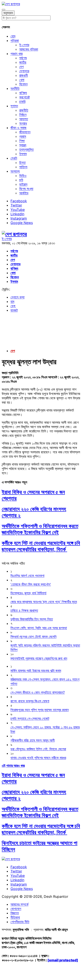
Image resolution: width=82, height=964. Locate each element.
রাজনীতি (23, 110)
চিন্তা (22, 162)
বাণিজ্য (23, 93)
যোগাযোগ (15, 908)
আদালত (23, 119)
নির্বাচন (22, 114)
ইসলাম (23, 154)
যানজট (14, 310)
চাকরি (22, 101)
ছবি (21, 180)
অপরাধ (23, 123)
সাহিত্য (23, 167)
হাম (12, 301)
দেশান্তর (24, 71)
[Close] (3, 9)
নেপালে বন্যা (17, 297)
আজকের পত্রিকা (28, 49)
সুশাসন (14, 106)
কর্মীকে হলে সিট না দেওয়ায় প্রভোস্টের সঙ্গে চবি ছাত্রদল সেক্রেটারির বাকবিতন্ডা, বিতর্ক (41, 546)
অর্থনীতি (14, 88)
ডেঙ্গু (12, 306)
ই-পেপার (24, 45)
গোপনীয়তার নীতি (19, 922)
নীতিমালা (15, 917)
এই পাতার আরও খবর (13, 765)
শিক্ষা (22, 141)
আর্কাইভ (23, 193)
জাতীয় (22, 62)
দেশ (21, 66)
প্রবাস (22, 136)
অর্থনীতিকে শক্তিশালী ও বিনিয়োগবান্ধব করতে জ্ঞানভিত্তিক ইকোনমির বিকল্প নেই (40, 529)
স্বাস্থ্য (22, 145)
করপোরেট (24, 97)
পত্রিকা (14, 40)
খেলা (21, 80)
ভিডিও (22, 175)
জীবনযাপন (24, 132)
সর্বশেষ (23, 58)
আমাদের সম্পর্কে (19, 904)
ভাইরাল (23, 184)
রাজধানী (23, 75)
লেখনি (13, 158)
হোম (12, 36)
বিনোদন (23, 84)
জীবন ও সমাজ (18, 127)
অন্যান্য (15, 171)
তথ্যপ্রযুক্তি (26, 149)
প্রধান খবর (16, 53)
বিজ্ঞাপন (14, 913)
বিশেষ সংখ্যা (26, 188)
